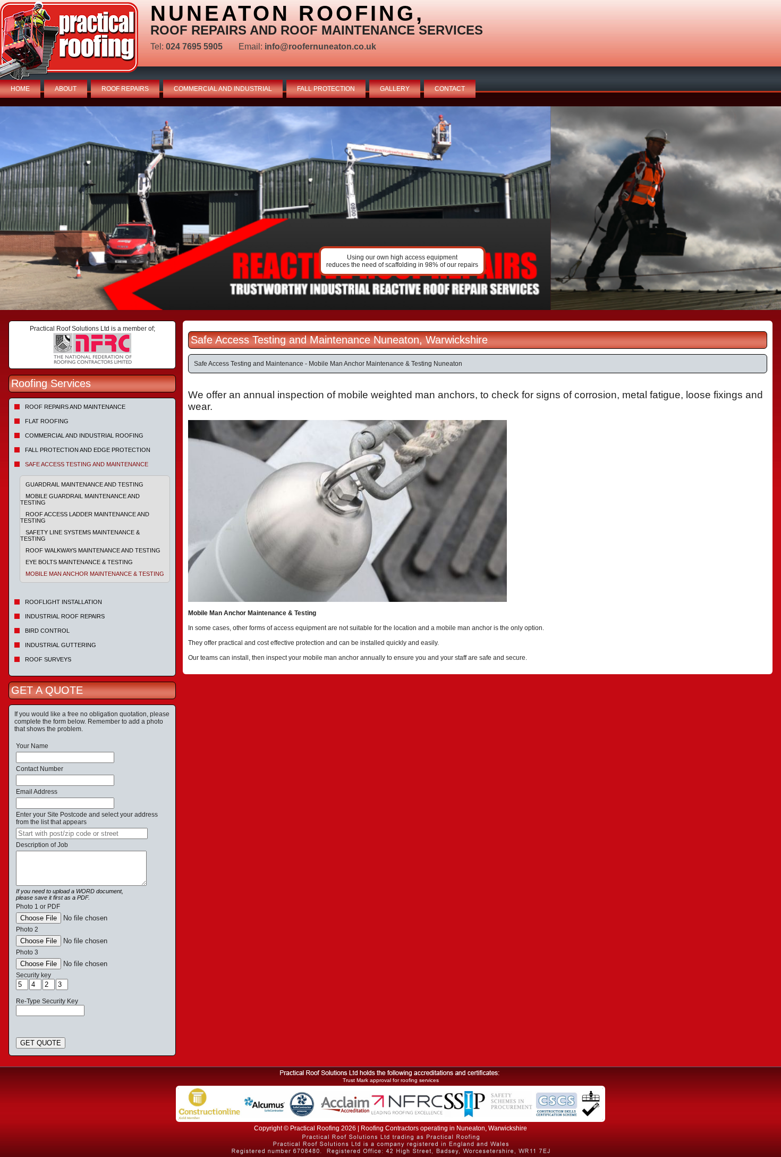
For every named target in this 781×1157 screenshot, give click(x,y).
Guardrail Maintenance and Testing (84, 484)
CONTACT (450, 89)
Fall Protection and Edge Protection (87, 450)
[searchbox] (82, 833)
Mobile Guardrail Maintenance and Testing (80, 499)
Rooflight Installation (63, 602)
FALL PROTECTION (326, 89)
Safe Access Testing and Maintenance (86, 464)
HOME (20, 89)
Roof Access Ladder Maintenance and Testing (84, 517)
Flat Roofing (47, 421)
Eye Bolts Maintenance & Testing (79, 562)
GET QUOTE (40, 1043)
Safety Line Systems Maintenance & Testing (80, 535)
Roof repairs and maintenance (75, 407)
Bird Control (47, 630)
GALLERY (395, 89)
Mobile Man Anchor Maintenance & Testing (95, 574)
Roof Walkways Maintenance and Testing (93, 550)
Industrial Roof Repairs (65, 616)
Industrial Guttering (60, 645)
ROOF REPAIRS (125, 89)
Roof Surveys (48, 659)
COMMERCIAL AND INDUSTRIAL (223, 89)
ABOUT (66, 89)
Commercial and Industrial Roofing (84, 435)
